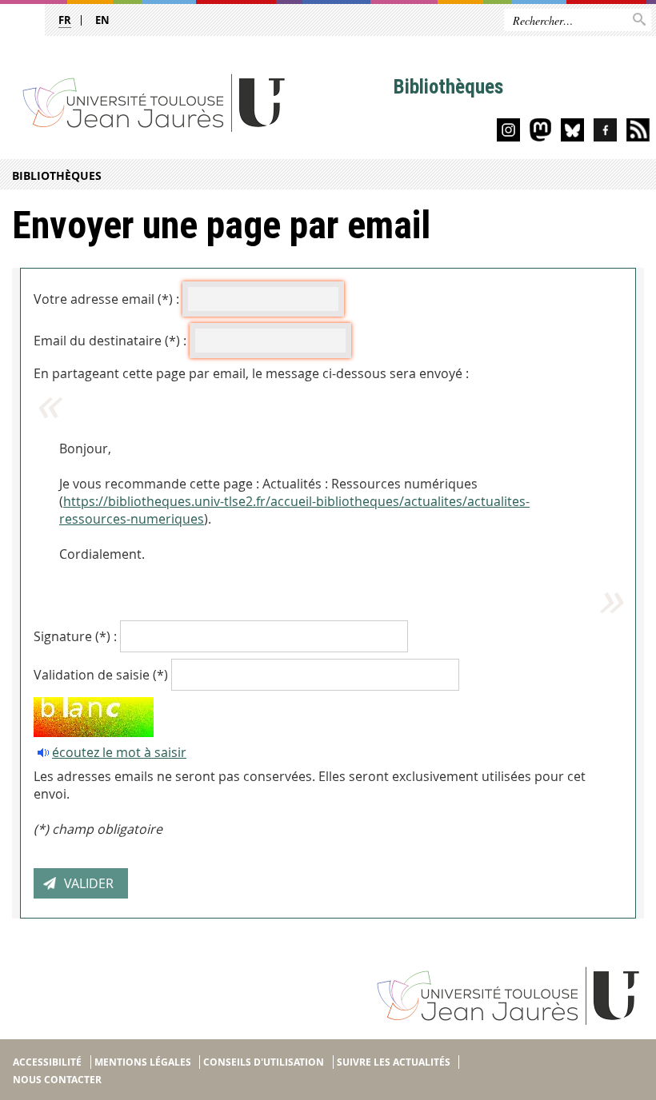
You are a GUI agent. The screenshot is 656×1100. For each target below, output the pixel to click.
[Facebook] (605, 132)
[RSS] (638, 132)
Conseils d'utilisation (263, 1062)
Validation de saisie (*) (101, 675)
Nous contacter (57, 1079)
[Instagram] (508, 132)
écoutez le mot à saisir (119, 752)
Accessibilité (47, 1062)
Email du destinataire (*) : (110, 340)
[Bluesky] (572, 132)
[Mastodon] (540, 132)
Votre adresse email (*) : (106, 299)
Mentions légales (142, 1062)
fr (64, 20)
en (102, 20)
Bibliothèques (57, 175)
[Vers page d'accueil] (197, 102)
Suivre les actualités (393, 1062)
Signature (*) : (75, 636)
